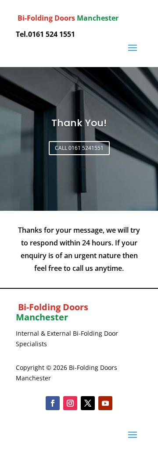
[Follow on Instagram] (70, 403)
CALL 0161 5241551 (79, 148)
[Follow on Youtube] (105, 403)
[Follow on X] (88, 403)
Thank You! (79, 123)
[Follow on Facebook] (53, 403)
